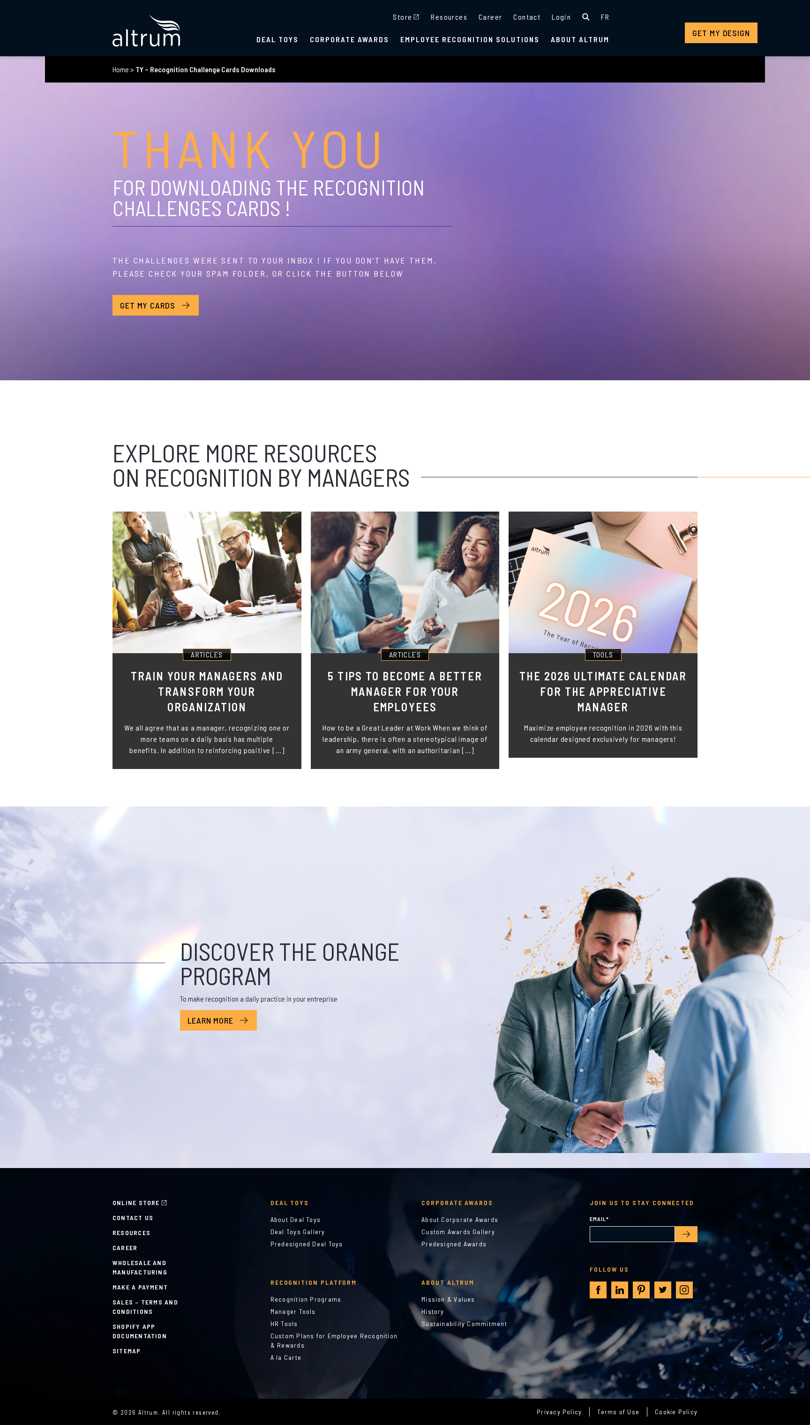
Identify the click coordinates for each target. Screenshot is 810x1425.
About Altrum (580, 39)
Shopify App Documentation (139, 1331)
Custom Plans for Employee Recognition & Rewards (334, 1340)
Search (586, 17)
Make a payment (140, 1287)
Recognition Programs (306, 1299)
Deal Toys (277, 39)
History (432, 1311)
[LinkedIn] (619, 1290)
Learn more (210, 1020)
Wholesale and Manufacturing (139, 1267)
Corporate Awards (349, 39)
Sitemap (126, 1351)
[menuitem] (605, 17)
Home (120, 69)
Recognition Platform (313, 1282)
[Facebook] (598, 1290)
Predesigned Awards (454, 1244)
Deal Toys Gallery (297, 1232)
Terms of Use (618, 1412)
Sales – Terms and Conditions (145, 1306)
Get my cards (147, 305)
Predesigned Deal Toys (306, 1244)
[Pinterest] (641, 1290)
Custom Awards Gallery (458, 1232)
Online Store (136, 1202)
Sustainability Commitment (464, 1323)
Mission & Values (448, 1299)
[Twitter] (663, 1290)
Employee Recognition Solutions (470, 39)
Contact (526, 16)
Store (402, 16)
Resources (449, 16)
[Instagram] (684, 1290)
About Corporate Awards (459, 1219)
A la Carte (285, 1357)
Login (561, 16)
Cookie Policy (676, 1412)
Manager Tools (293, 1311)
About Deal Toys (295, 1219)
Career (490, 16)
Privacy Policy (559, 1412)
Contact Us (132, 1217)
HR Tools (284, 1323)
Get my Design (721, 33)
